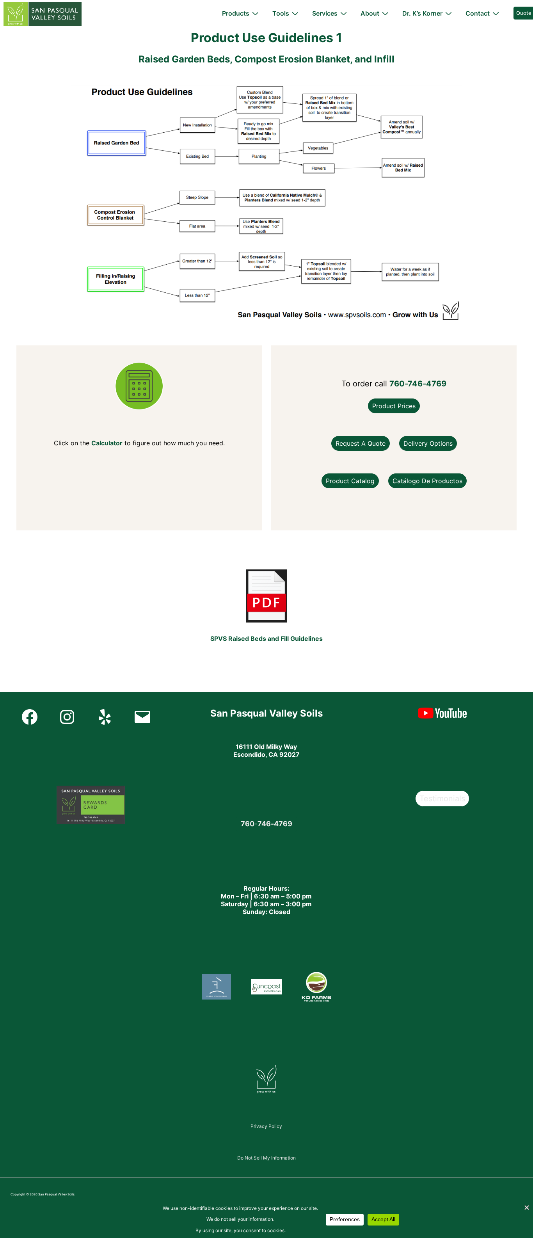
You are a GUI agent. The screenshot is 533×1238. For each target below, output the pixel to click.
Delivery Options (428, 443)
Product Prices (394, 406)
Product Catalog (350, 481)
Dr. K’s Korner (422, 13)
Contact (477, 13)
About (370, 13)
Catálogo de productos (427, 481)
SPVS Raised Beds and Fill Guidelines (266, 638)
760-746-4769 (417, 383)
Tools (280, 13)
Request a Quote (361, 443)
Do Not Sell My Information (266, 1158)
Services (325, 13)
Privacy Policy (266, 1126)
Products (235, 13)
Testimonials (442, 798)
